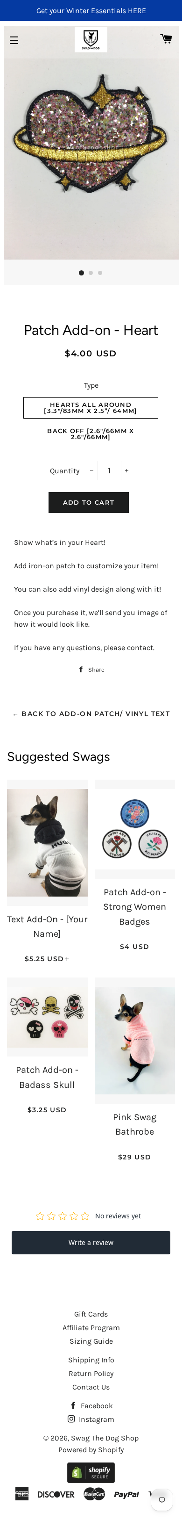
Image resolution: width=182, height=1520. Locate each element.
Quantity (64, 470)
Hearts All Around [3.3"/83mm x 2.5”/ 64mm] (90, 407)
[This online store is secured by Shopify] (91, 1480)
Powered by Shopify (91, 1449)
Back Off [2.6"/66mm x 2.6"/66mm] (90, 434)
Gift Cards (91, 1314)
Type (91, 385)
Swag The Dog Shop (105, 1437)
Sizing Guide (91, 1341)
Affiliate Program (91, 1327)
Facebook (96, 1405)
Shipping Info (91, 1359)
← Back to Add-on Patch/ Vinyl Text (91, 713)
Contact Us (91, 1386)
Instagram (95, 1419)
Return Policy (91, 1373)
